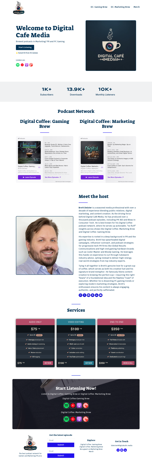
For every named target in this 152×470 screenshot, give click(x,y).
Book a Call (128, 363)
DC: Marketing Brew (120, 7)
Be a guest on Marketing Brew (91, 449)
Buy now (48, 363)
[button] (80, 295)
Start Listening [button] (25, 47)
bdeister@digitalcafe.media (121, 445)
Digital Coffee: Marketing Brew (91, 447)
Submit (61, 445)
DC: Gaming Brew (99, 7)
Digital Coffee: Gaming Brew (91, 444)
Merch (137, 7)
